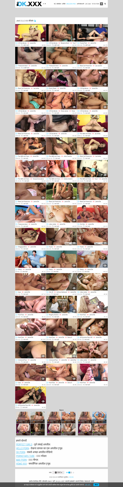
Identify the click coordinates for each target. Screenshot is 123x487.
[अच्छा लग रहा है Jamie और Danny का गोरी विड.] (61, 372)
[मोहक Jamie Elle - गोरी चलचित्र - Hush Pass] (92, 372)
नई (54, 4)
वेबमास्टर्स (87, 481)
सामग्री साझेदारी (69, 481)
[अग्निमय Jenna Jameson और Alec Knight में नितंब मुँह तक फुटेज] (30, 146)
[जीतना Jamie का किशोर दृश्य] (92, 191)
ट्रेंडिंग (64, 4)
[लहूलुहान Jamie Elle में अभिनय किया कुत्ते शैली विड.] (30, 327)
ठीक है (96, 485)
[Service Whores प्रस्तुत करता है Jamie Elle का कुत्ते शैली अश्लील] (92, 259)
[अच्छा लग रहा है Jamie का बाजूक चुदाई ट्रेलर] (92, 281)
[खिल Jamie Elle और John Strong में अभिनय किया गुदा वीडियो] (92, 100)
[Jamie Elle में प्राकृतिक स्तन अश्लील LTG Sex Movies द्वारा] (61, 123)
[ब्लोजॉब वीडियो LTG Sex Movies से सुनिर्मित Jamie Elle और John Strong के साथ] (61, 32)
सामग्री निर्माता (80, 481)
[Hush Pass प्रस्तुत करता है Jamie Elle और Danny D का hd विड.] (61, 327)
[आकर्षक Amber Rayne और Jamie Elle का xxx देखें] (61, 168)
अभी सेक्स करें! (80, 4)
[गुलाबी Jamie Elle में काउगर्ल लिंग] (30, 259)
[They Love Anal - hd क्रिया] (92, 236)
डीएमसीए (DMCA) (47, 481)
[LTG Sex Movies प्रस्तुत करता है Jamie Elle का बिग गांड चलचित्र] (30, 32)
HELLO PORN (22, 448)
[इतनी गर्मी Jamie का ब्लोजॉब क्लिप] (61, 78)
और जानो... (88, 485)
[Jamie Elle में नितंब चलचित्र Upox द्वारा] (30, 372)
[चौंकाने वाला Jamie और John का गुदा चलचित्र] (61, 55)
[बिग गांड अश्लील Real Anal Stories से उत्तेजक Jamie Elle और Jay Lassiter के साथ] (92, 55)
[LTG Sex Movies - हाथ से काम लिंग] (61, 100)
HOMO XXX (21, 463)
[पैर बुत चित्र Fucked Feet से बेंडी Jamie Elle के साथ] (92, 32)
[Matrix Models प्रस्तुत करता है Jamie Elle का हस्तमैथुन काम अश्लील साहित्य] (61, 259)
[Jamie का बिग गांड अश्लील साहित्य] (92, 327)
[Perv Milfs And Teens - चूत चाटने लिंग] (61, 146)
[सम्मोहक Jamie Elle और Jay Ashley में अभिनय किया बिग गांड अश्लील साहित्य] (30, 78)
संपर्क (92, 481)
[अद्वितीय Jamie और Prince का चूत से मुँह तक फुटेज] (61, 349)
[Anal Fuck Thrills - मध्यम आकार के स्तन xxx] (30, 395)
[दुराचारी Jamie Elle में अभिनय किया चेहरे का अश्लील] (30, 349)
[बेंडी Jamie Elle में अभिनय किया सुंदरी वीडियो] (30, 281)
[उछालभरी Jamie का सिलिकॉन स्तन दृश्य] (61, 236)
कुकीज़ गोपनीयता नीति (35, 481)
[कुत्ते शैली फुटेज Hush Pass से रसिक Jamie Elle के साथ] (92, 304)
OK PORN (20, 452)
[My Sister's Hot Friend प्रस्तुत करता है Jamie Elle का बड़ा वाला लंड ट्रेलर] (61, 304)
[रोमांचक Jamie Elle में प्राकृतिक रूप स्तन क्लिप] (30, 123)
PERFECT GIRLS (24, 444)
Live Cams (88, 4)
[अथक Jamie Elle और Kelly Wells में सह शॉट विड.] (61, 281)
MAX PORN (21, 459)
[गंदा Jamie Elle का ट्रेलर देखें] (92, 214)
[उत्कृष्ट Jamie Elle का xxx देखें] (30, 214)
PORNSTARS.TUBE (25, 456)
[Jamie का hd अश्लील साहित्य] (30, 236)
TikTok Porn (95, 4)
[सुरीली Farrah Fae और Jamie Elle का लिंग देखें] (30, 168)
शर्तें (54, 481)
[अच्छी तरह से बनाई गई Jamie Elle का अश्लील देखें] (92, 78)
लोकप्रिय (58, 4)
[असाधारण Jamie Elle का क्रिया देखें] (92, 349)
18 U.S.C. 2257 (60, 481)
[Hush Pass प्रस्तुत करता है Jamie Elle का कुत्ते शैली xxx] (30, 304)
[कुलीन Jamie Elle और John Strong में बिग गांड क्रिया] (30, 191)
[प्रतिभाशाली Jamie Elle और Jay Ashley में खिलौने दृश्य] (92, 146)
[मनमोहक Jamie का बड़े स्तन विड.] (61, 214)
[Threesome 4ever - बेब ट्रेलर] (30, 55)
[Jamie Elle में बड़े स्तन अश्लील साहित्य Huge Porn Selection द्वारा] (61, 191)
